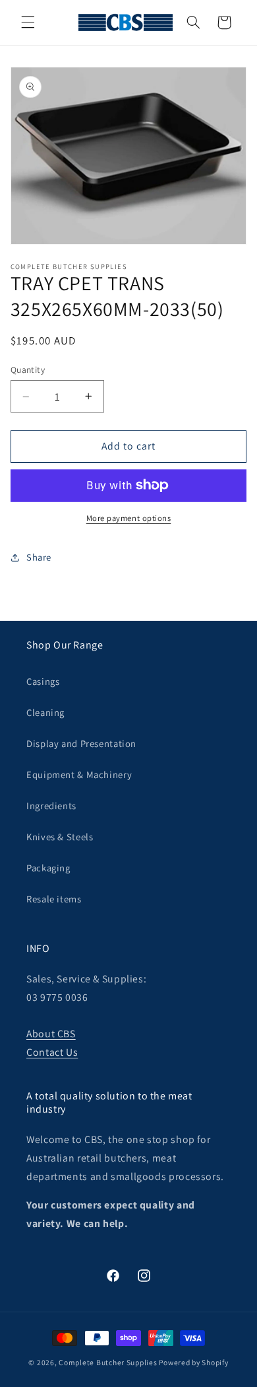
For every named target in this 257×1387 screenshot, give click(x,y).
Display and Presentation (81, 743)
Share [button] (38, 557)
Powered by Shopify (193, 1362)
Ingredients (51, 805)
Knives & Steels (59, 836)
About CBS (51, 1034)
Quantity (28, 370)
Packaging (48, 867)
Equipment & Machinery (79, 774)
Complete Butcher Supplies (108, 1362)
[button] (28, 22)
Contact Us (52, 1052)
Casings (42, 681)
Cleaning (45, 712)
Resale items (54, 898)
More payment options (128, 518)
